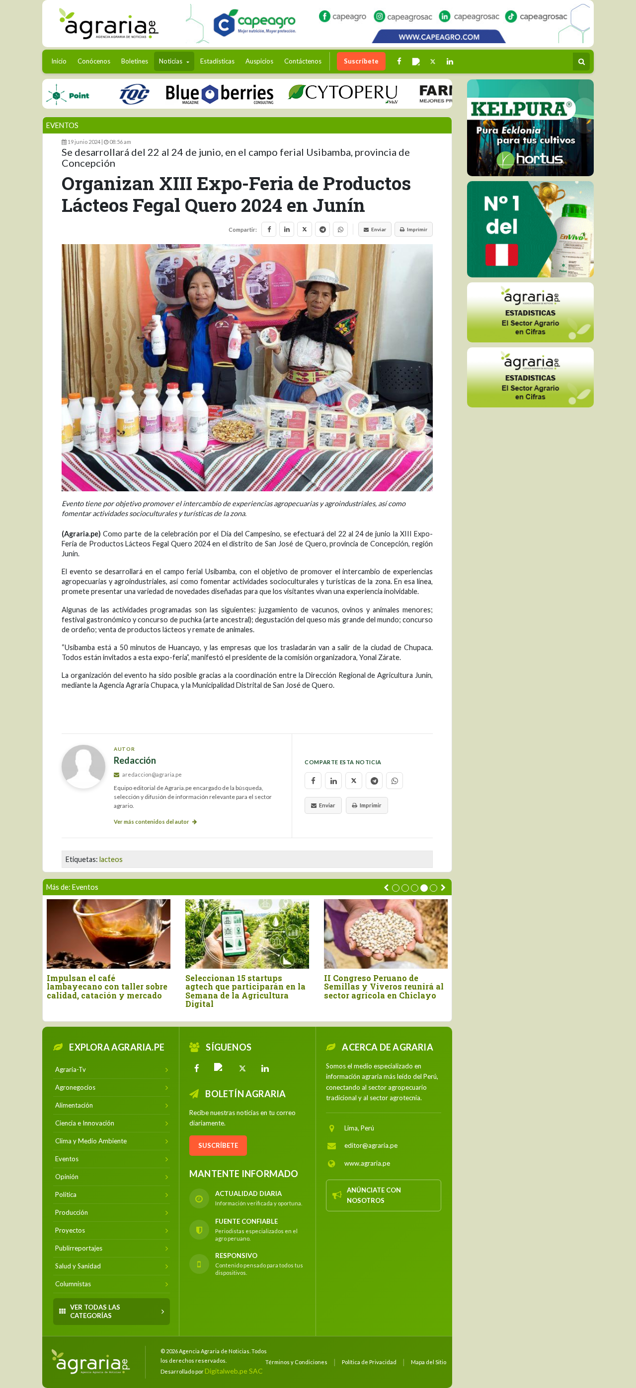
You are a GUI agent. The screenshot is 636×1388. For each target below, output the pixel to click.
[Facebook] (196, 1068)
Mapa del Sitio (428, 1362)
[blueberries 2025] (192, 93)
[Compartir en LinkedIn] (286, 229)
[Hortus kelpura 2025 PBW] (530, 127)
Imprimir (417, 229)
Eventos (62, 125)
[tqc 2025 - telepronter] (106, 93)
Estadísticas (217, 61)
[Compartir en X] (304, 229)
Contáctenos (302, 61)
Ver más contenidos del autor (152, 821)
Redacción (135, 760)
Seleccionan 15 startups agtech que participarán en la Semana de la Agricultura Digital (245, 991)
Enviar (378, 229)
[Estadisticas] (530, 312)
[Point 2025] (530, 229)
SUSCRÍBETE (218, 1145)
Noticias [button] (171, 61)
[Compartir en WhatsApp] (340, 229)
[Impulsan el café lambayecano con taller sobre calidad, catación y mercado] (108, 933)
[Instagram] (219, 1068)
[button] (395, 888)
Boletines (134, 61)
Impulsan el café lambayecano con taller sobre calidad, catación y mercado (107, 987)
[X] (242, 1068)
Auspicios (259, 61)
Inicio (61, 61)
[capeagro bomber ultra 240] (388, 23)
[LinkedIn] (265, 1068)
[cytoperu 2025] (315, 93)
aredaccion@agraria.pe (151, 774)
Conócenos (94, 61)
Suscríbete (361, 61)
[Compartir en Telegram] (322, 229)
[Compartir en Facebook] (268, 229)
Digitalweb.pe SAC (234, 1371)
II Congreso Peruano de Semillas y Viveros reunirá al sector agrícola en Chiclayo (384, 987)
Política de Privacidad (369, 1362)
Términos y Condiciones (296, 1362)
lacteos (111, 859)
